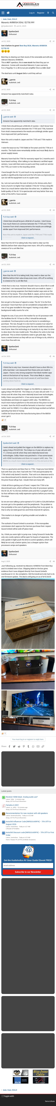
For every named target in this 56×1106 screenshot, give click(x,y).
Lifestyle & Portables (12, 829)
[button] (3, 13)
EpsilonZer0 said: (10, 443)
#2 (54, 89)
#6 (54, 356)
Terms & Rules (50, 1101)
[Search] (53, 13)
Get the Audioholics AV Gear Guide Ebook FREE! (28, 860)
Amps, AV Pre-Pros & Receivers (16, 801)
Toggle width (8, 1096)
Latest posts (6, 791)
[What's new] (48, 13)
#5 (54, 264)
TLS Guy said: (8, 217)
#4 (54, 210)
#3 (54, 110)
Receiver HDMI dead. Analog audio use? (22, 797)
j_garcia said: (8, 117)
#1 (54, 41)
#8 (54, 561)
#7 (54, 436)
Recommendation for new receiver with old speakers (27, 813)
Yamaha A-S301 (12, 805)
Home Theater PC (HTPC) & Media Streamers (21, 840)
